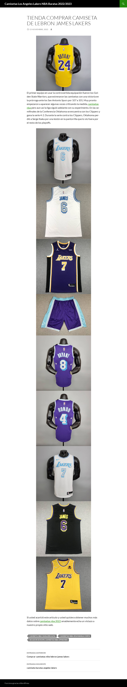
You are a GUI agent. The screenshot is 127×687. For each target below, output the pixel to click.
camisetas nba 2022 (50, 621)
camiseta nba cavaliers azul (42, 636)
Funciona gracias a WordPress (17, 683)
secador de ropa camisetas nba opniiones (48, 640)
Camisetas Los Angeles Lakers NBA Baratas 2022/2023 (38, 3)
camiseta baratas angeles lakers (42, 666)
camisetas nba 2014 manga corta (75, 636)
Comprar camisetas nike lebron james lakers (48, 655)
